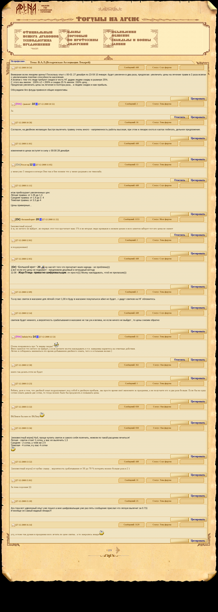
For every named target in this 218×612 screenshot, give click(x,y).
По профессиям (17, 61)
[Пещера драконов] (41, 36)
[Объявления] (124, 32)
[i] (36, 104)
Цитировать (198, 98)
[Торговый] (77, 35)
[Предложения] (36, 44)
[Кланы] (74, 32)
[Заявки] (119, 44)
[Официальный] (37, 32)
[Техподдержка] (37, 40)
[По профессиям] (82, 40)
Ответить (179, 117)
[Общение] (120, 35)
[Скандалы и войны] (131, 40)
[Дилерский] (77, 44)
